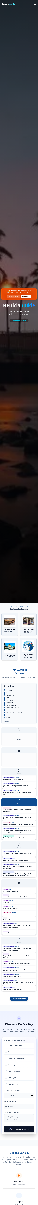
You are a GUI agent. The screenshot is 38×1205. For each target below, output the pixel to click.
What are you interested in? (14, 1040)
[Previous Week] (3, 671)
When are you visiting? (12, 1090)
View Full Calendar (19, 999)
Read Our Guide (13, 296)
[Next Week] (35, 671)
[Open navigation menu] (35, 4)
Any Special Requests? (12, 1112)
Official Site (25, 296)
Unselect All (7, 721)
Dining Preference (10, 1101)
